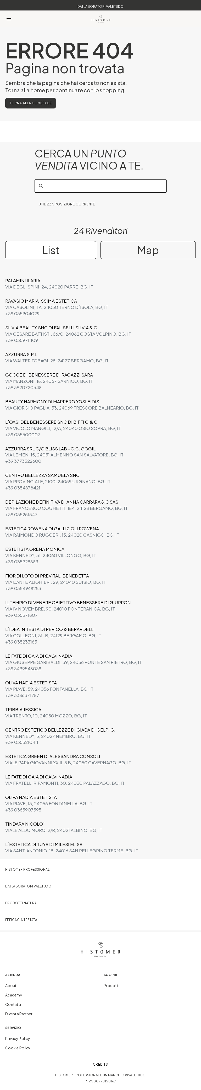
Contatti (13, 1004)
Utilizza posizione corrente (67, 204)
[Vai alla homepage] (100, 19)
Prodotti (111, 985)
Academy (13, 995)
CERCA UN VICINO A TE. (89, 159)
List (50, 250)
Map (148, 250)
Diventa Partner (18, 1013)
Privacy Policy (17, 1038)
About (10, 985)
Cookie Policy (18, 1047)
